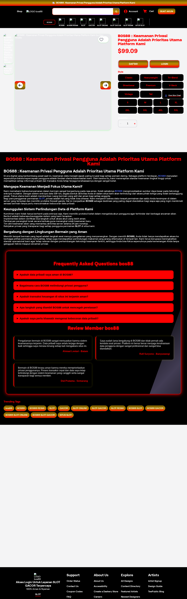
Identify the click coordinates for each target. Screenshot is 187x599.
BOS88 (162, 176)
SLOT (42, 198)
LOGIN (164, 64)
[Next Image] (105, 85)
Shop (19, 11)
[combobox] (82, 11)
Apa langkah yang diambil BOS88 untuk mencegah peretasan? (59, 307)
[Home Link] (34, 11)
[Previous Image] (20, 85)
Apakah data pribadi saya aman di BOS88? (46, 274)
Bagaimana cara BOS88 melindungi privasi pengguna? (54, 285)
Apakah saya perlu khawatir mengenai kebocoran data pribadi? (59, 318)
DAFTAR (133, 64)
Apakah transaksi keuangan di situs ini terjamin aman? (54, 296)
